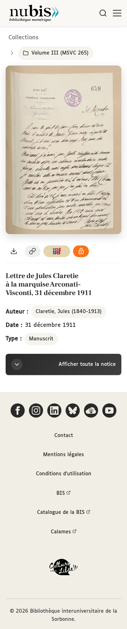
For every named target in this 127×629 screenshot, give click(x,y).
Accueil (92, 36)
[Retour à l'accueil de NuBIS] (34, 13)
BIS (60, 493)
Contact (63, 435)
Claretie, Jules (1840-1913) (69, 311)
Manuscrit (41, 338)
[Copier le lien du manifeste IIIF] (56, 251)
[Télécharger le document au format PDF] (14, 251)
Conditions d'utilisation (63, 473)
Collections (23, 38)
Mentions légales (63, 454)
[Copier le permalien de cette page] (33, 251)
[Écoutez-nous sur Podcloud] (91, 410)
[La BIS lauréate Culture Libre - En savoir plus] (63, 568)
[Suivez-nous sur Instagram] (36, 410)
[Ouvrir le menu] (117, 13)
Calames (61, 531)
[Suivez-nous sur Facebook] (18, 410)
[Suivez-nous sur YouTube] (109, 410)
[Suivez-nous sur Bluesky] (73, 410)
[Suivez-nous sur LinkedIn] (54, 410)
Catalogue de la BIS (61, 512)
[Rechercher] (103, 13)
